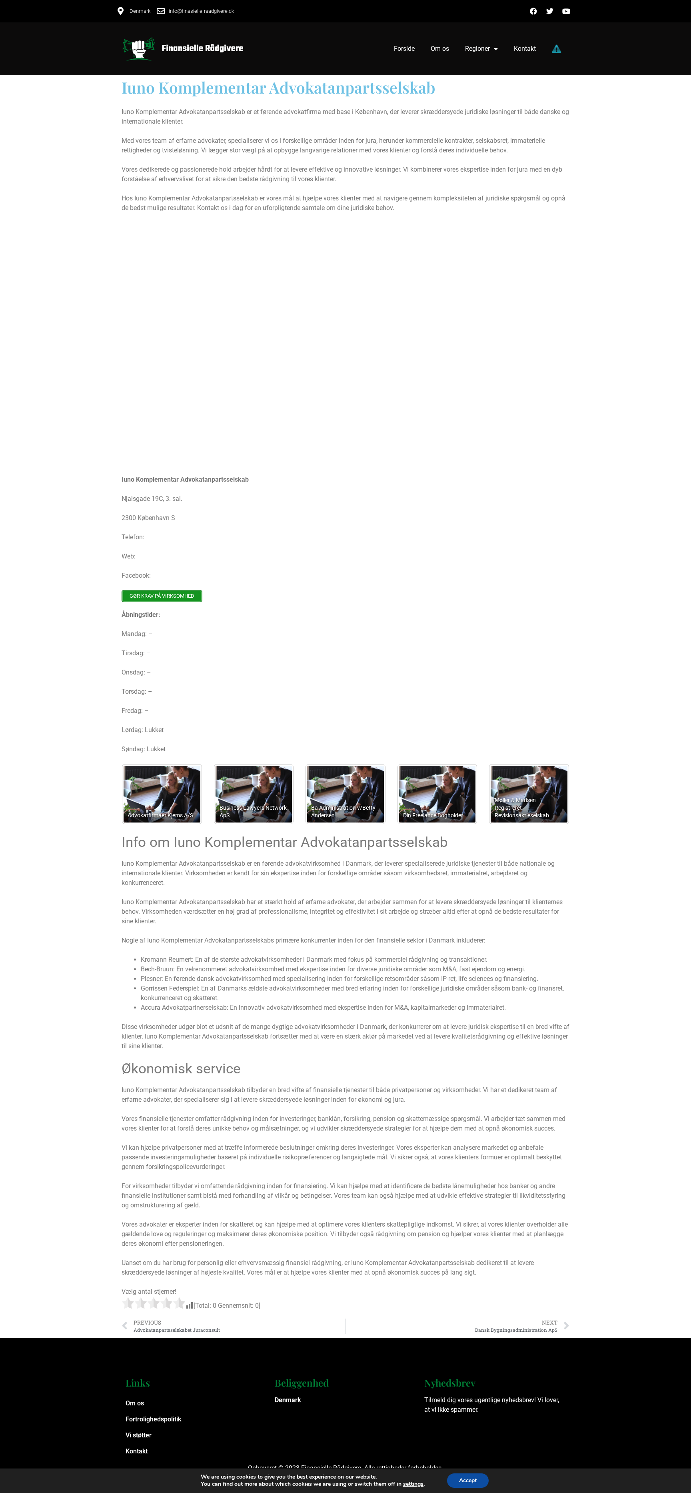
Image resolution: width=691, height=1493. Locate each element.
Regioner (477, 48)
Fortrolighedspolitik (153, 1419)
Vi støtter (139, 1435)
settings (413, 1484)
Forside (404, 48)
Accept (468, 1480)
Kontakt (525, 48)
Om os (440, 48)
